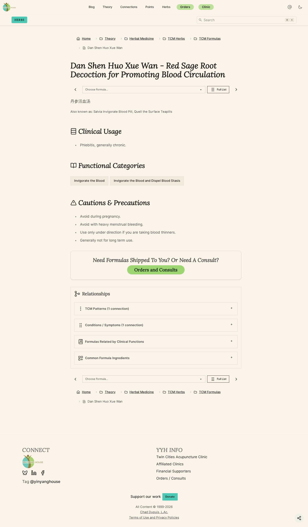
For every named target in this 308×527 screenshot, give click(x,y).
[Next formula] (236, 89)
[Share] (299, 518)
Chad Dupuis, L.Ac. (154, 512)
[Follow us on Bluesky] (25, 473)
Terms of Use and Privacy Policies (154, 517)
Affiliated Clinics (170, 464)
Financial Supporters (173, 471)
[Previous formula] (75, 89)
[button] (289, 7)
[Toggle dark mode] (300, 7)
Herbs (19, 19)
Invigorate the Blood (89, 181)
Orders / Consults (171, 478)
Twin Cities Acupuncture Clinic (181, 457)
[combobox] (246, 20)
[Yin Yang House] (9, 7)
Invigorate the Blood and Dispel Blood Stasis (147, 181)
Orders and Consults (155, 270)
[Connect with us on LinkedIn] (34, 473)
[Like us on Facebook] (42, 473)
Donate (170, 496)
